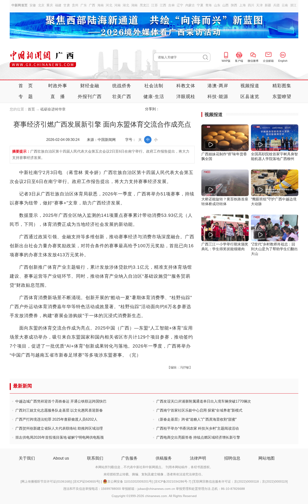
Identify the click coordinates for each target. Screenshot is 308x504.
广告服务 (129, 458)
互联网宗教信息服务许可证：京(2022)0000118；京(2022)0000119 (240, 481)
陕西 (234, 5)
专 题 (25, 96)
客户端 (239, 60)
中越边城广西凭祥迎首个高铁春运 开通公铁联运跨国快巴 (60, 401)
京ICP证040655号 (86, 481)
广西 (92, 5)
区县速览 (250, 96)
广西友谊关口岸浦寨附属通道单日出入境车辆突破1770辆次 (203, 401)
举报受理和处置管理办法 (193, 488)
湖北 (126, 5)
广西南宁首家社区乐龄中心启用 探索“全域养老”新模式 (199, 410)
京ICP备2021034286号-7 (172, 481)
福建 (58, 5)
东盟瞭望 (282, 96)
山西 (225, 5)
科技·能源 (217, 96)
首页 (31, 109)
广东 (83, 5)
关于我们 (27, 458)
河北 (109, 5)
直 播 (58, 96)
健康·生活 (153, 96)
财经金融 (89, 85)
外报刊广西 (90, 96)
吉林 (171, 5)
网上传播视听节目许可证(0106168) (46, 481)
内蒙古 (190, 5)
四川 (251, 5)
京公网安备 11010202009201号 (129, 481)
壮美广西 (121, 96)
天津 (259, 5)
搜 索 (206, 57)
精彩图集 (282, 85)
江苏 (154, 5)
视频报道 (250, 85)
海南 (100, 5)
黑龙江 (144, 5)
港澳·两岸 (217, 85)
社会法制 (153, 85)
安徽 (33, 5)
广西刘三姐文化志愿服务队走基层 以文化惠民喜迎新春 (59, 410)
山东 (217, 5)
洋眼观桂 (185, 96)
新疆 (268, 5)
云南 (285, 5)
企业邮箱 (268, 60)
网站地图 (266, 458)
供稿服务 (164, 458)
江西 (163, 5)
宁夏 (200, 5)
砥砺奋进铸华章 (53, 109)
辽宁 (180, 5)
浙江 (293, 5)
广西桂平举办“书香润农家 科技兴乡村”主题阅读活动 (197, 428)
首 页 (25, 85)
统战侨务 (121, 85)
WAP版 (226, 60)
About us (61, 458)
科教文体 (185, 85)
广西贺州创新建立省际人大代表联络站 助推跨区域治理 (59, 428)
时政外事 (57, 85)
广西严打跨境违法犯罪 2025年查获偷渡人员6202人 (56, 419)
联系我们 (95, 458)
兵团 (276, 5)
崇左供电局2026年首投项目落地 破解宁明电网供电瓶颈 (59, 437)
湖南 (134, 5)
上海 (242, 5)
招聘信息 (232, 458)
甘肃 (66, 5)
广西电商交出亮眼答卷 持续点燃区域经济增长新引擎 (198, 437)
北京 (41, 5)
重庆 (49, 5)
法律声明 (198, 458)
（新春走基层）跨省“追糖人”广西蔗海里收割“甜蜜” (196, 419)
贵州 (75, 5)
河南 (117, 5)
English (282, 60)
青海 (208, 5)
